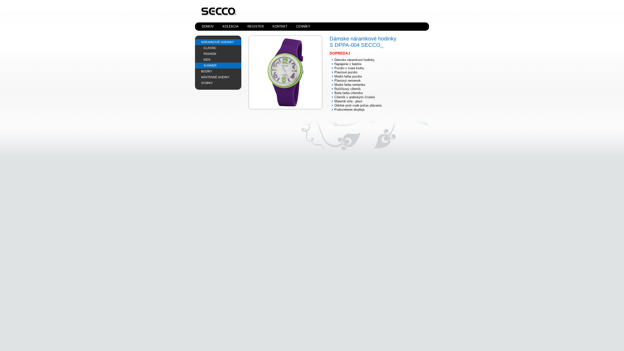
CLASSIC (210, 48)
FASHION (210, 54)
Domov (208, 26)
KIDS (207, 59)
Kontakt (280, 26)
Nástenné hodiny (215, 77)
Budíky (206, 71)
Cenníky (303, 26)
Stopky (207, 83)
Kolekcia (231, 26)
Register (255, 26)
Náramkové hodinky (217, 42)
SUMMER (210, 65)
